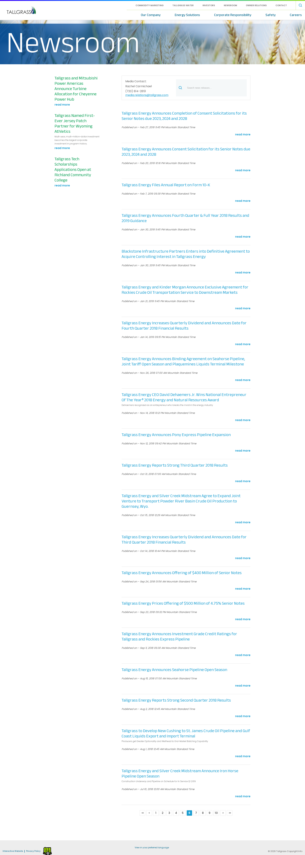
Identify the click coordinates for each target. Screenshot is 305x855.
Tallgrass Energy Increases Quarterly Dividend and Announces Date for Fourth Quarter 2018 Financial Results (184, 325)
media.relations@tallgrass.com (146, 95)
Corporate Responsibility (232, 15)
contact (281, 5)
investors (208, 5)
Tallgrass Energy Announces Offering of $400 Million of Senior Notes (182, 573)
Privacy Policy (33, 851)
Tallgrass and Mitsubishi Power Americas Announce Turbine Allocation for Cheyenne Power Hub (76, 89)
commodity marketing (150, 5)
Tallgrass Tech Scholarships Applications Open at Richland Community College (73, 169)
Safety (270, 15)
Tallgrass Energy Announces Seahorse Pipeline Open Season (174, 669)
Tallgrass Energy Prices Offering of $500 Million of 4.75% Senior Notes (183, 603)
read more (62, 104)
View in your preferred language (152, 847)
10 (216, 813)
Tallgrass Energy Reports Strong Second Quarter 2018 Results (176, 700)
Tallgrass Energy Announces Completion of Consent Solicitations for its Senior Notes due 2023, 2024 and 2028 (184, 116)
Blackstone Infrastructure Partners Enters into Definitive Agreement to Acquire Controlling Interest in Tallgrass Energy (186, 254)
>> (230, 813)
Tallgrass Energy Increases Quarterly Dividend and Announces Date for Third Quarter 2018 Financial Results (184, 539)
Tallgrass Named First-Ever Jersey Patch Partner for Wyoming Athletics (75, 123)
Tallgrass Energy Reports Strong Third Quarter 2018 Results (175, 465)
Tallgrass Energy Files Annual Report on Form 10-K (166, 185)
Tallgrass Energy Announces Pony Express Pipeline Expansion (176, 434)
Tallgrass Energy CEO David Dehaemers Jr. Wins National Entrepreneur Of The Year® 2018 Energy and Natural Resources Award (184, 397)
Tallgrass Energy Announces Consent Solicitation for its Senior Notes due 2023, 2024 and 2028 (186, 152)
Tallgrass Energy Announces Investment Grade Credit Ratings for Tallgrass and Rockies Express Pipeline (179, 636)
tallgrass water (183, 5)
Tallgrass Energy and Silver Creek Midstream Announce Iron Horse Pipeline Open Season (180, 773)
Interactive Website (13, 851)
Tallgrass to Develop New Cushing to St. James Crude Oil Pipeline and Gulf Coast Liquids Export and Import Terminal (186, 733)
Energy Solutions (187, 15)
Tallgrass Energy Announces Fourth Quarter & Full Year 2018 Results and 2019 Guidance (185, 218)
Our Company (151, 15)
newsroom (230, 5)
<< (142, 813)
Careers (296, 15)
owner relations (256, 5)
